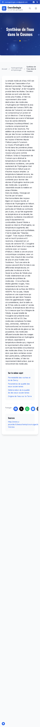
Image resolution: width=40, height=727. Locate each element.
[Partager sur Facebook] (15, 409)
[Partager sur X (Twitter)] (21, 409)
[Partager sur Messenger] (33, 409)
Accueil (4, 69)
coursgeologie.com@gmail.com (16, 2)
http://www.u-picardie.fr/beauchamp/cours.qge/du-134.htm (23, 424)
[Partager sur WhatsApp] (27, 409)
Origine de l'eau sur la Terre (20, 396)
